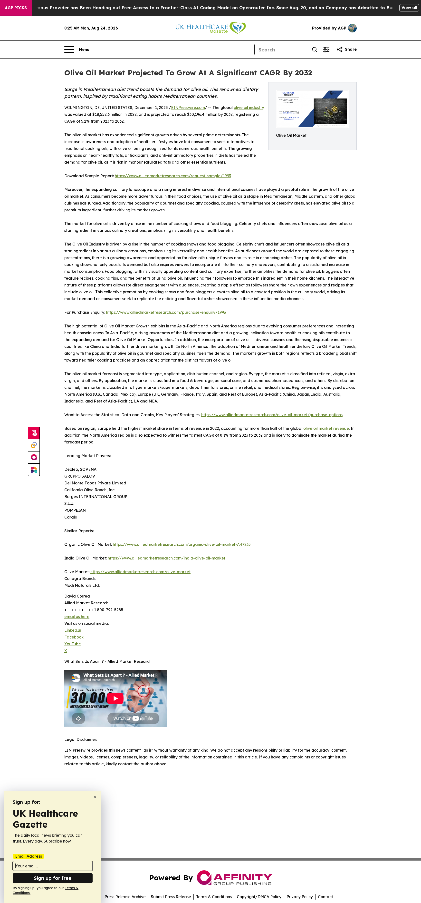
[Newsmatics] (33, 470)
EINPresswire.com (188, 107)
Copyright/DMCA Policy (259, 896)
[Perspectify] (33, 445)
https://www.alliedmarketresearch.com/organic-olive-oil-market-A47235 (182, 544)
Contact (325, 896)
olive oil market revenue (326, 428)
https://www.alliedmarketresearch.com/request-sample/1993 (173, 175)
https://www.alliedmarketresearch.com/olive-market (140, 571)
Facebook (74, 637)
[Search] (314, 49)
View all (409, 7)
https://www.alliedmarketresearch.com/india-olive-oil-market (166, 558)
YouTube (72, 643)
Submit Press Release (171, 896)
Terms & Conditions (214, 896)
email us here (76, 616)
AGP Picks (16, 7)
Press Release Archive (125, 896)
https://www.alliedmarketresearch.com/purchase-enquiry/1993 (166, 312)
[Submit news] (33, 433)
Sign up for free (52, 878)
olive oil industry (249, 107)
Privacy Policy (300, 896)
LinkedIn (72, 630)
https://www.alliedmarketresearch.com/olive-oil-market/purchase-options (272, 414)
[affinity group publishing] (33, 458)
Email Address (28, 856)
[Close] (95, 797)
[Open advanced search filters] (326, 49)
